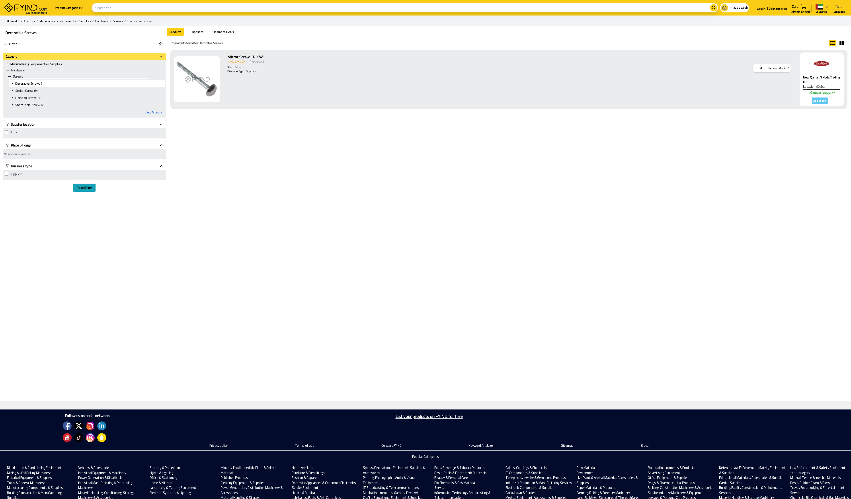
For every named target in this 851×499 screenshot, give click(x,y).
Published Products (234, 477)
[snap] (101, 437)
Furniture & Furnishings (308, 472)
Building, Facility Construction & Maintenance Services (751, 490)
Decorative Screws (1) (30, 83)
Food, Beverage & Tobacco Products (459, 467)
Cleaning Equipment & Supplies (243, 482)
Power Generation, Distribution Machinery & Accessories (252, 490)
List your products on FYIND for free (429, 416)
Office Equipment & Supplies (668, 477)
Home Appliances (304, 467)
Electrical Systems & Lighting (170, 492)
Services (440, 487)
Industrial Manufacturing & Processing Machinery (105, 485)
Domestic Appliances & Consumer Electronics (324, 482)
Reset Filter (84, 187)
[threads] (90, 437)
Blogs (645, 445)
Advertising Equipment (664, 472)
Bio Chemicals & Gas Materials (455, 482)
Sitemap (567, 445)
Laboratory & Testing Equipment (173, 487)
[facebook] (67, 425)
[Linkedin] (101, 425)
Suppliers (16, 174)
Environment (586, 472)
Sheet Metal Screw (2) (30, 104)
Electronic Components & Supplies (530, 487)
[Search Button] (713, 7)
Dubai (14, 132)
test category (800, 472)
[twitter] (78, 425)
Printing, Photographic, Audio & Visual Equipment (389, 480)
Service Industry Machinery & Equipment (676, 492)
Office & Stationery (163, 477)
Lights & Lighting (161, 472)
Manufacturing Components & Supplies (35, 487)
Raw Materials (587, 467)
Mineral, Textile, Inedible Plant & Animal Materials (248, 470)
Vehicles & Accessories (94, 467)
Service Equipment (305, 487)
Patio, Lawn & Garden (521, 492)
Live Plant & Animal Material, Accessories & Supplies (607, 480)
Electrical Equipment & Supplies (29, 477)
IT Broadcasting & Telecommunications (391, 487)
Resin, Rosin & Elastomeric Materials (460, 472)
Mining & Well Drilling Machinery (29, 472)
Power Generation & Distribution (101, 477)
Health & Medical (304, 492)
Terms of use (304, 445)
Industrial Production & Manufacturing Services (539, 482)
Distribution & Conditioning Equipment (34, 467)
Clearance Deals (223, 31)
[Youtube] (67, 437)
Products (175, 31)
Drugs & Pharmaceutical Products (671, 482)
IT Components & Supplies (524, 472)
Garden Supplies (730, 482)
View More (152, 112)
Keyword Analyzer (481, 445)
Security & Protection (165, 467)
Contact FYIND (391, 445)
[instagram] (90, 425)
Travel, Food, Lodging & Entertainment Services (817, 490)
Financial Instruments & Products (671, 467)
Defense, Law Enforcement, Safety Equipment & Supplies (752, 470)
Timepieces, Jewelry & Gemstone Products (536, 477)
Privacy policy (218, 445)
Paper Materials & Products (596, 487)
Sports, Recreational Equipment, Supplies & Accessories (394, 470)
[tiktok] (78, 437)
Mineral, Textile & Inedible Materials (815, 477)
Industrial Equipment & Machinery (102, 472)
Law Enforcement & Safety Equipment (817, 467)
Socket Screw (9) (26, 90)
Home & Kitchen (161, 482)
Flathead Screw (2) (27, 97)
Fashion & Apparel (304, 477)
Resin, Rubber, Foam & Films (810, 482)
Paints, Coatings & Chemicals (526, 467)
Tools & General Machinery (26, 482)
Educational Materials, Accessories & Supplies (751, 477)
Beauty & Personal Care (451, 477)
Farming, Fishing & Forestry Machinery (603, 492)
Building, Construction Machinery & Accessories (681, 487)
